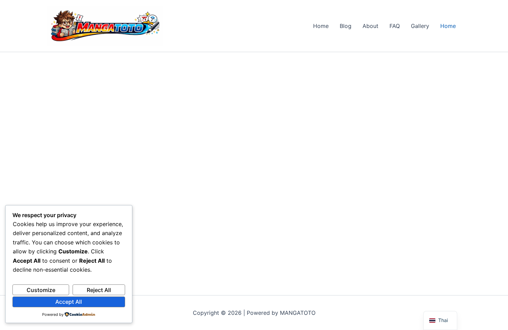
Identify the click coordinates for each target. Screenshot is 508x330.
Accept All (68, 301)
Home (321, 25)
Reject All (99, 290)
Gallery (420, 25)
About (370, 25)
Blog (345, 25)
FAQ (394, 25)
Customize (41, 290)
